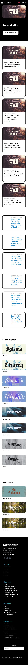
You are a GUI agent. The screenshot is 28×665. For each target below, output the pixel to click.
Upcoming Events (9, 586)
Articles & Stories (10, 629)
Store (6, 631)
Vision (6, 569)
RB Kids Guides (9, 635)
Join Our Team (8, 596)
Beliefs (6, 573)
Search (14, 645)
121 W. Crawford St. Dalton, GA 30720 (9, 549)
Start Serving (9, 592)
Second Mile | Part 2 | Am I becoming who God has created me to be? (16, 300)
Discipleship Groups (11, 590)
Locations (7, 567)
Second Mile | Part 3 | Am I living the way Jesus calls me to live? (16, 281)
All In (6, 584)
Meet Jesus (7, 610)
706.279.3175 (7, 552)
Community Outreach (11, 594)
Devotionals (8, 625)
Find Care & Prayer (10, 612)
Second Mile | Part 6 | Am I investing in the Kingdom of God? (16, 223)
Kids (5, 606)
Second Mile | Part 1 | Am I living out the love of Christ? (16, 319)
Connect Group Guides (11, 637)
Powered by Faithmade (16, 659)
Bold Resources (9, 627)
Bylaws (6, 575)
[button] (4, 558)
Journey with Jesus (10, 633)
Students (7, 608)
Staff (6, 571)
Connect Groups (9, 588)
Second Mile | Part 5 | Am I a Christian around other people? (16, 242)
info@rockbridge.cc (9, 554)
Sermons (7, 624)
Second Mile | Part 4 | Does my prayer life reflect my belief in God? (16, 260)
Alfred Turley (13, 254)
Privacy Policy (6, 659)
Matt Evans (13, 217)
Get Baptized (8, 614)
